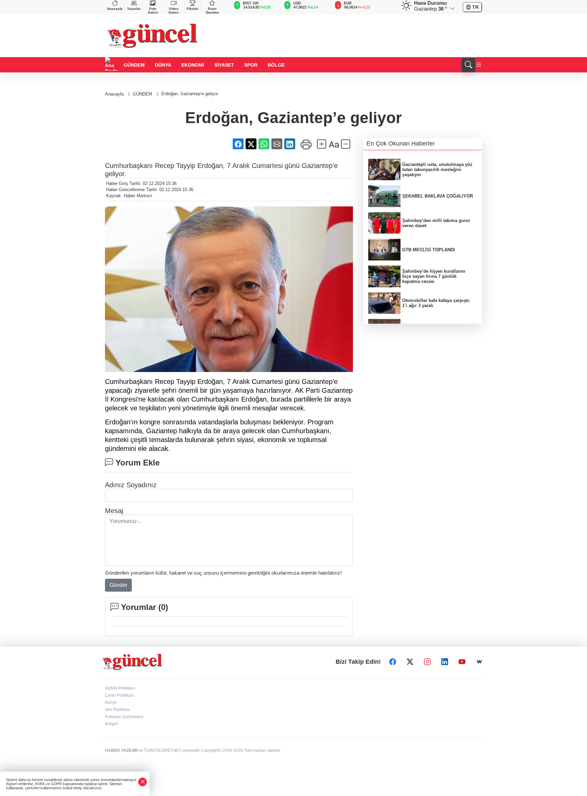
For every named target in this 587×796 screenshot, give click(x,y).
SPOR (250, 65)
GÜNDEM (134, 65)
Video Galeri (173, 10)
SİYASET (224, 65)
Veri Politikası (117, 709)
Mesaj (114, 510)
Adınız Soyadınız (131, 485)
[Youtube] (462, 662)
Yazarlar (134, 9)
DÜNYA (163, 65)
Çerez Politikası (119, 695)
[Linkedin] (444, 662)
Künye (111, 702)
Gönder (118, 585)
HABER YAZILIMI (121, 750)
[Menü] (478, 65)
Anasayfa (115, 9)
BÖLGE (276, 65)
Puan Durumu (212, 10)
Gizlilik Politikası (120, 688)
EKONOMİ (192, 65)
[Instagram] (427, 662)
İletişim (111, 724)
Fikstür (192, 9)
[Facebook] (392, 662)
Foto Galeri (153, 10)
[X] (410, 662)
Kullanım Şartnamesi (124, 716)
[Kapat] (143, 781)
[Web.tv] (479, 662)
